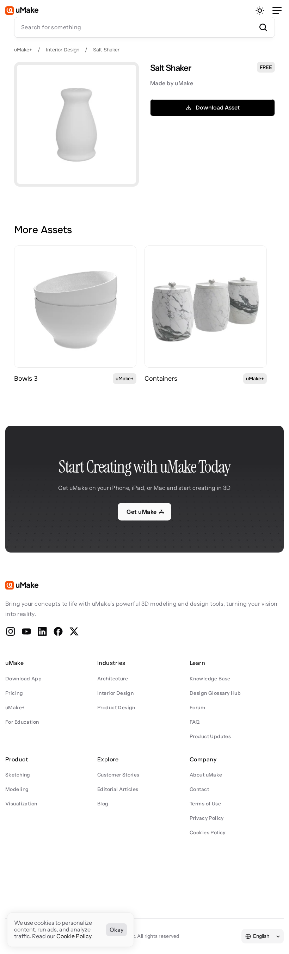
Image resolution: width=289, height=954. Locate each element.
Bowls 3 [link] (26, 378)
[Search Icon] (144, 27)
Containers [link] (160, 378)
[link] (75, 306)
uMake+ (23, 49)
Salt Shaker (106, 49)
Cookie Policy (73, 936)
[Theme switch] (259, 10)
